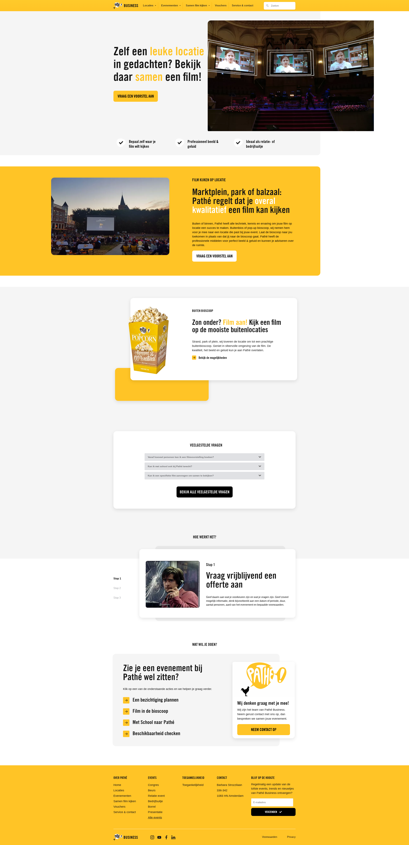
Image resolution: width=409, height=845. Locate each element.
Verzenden (271, 812)
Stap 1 (117, 578)
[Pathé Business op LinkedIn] (173, 837)
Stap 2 (117, 588)
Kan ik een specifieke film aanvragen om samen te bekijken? (181, 475)
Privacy (291, 837)
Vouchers (221, 5)
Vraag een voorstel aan (136, 96)
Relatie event (156, 795)
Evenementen (169, 5)
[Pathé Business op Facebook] (166, 837)
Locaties (148, 5)
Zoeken (266, 4)
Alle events (155, 817)
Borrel (152, 806)
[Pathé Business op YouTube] (159, 837)
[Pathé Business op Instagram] (152, 837)
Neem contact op (263, 729)
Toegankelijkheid (193, 785)
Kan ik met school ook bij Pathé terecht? (170, 466)
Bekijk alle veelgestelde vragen (204, 492)
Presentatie (155, 812)
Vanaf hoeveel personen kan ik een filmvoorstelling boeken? (181, 457)
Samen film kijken (196, 5)
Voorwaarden (269, 837)
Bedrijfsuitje (155, 801)
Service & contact (242, 5)
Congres (153, 785)
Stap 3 (117, 597)
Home (117, 785)
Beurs (151, 790)
